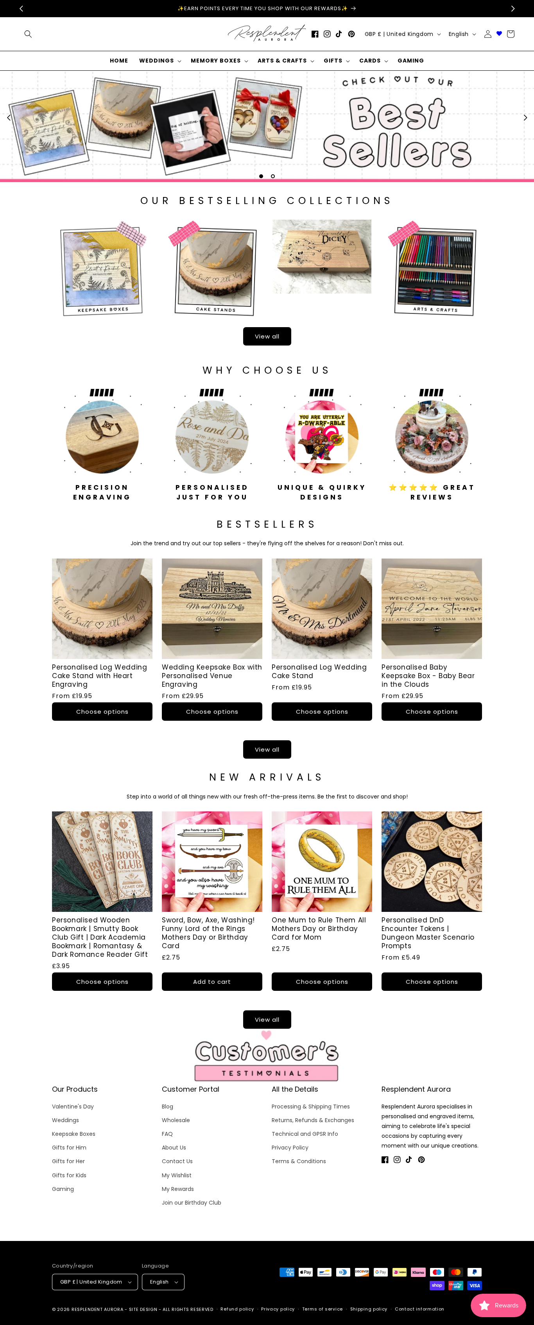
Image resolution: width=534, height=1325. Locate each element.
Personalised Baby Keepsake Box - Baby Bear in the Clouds (428, 676)
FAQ (167, 1134)
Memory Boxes (216, 60)
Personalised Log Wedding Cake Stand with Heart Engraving (99, 676)
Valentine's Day (73, 1106)
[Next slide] (525, 117)
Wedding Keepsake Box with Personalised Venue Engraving (212, 676)
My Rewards (178, 1189)
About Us (174, 1147)
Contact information (419, 1309)
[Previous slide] (8, 117)
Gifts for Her (68, 1161)
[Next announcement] (512, 8)
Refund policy (237, 1309)
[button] (159, 60)
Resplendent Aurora (98, 1309)
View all (267, 336)
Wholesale (176, 1120)
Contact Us (177, 1161)
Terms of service (322, 1309)
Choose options (102, 711)
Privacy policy (278, 1309)
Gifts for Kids (69, 1175)
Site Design (143, 1309)
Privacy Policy (290, 1147)
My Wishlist (177, 1175)
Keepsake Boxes (73, 1134)
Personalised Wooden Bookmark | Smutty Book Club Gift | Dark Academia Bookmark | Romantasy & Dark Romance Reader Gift (100, 937)
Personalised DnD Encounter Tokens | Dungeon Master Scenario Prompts (428, 933)
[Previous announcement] (21, 8)
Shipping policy (369, 1309)
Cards (370, 60)
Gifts (333, 60)
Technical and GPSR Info (305, 1134)
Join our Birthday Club (191, 1203)
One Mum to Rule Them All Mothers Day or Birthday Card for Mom (319, 929)
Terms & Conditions (299, 1161)
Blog (167, 1106)
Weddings (156, 60)
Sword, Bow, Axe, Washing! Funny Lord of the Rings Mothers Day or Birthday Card (208, 933)
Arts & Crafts (282, 60)
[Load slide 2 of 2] (273, 176)
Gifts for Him (69, 1147)
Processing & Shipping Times (311, 1106)
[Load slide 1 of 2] (261, 176)
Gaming (63, 1189)
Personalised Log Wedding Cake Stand (319, 671)
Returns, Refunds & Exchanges (313, 1120)
